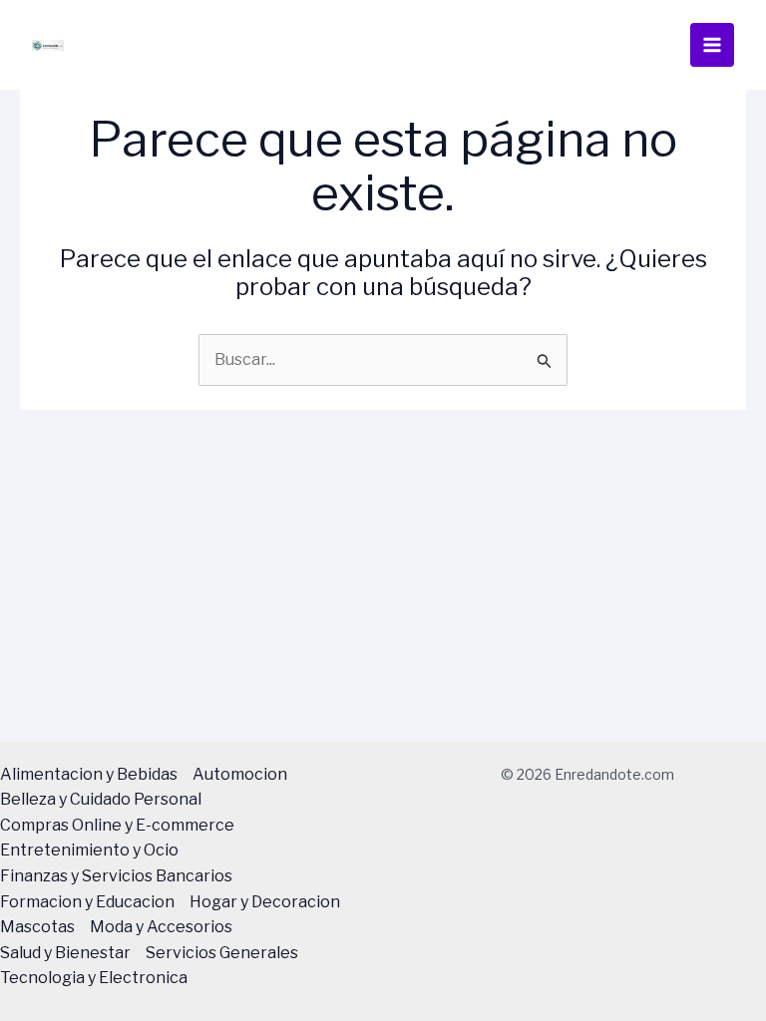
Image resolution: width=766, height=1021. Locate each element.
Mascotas (37, 926)
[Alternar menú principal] (712, 45)
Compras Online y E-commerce (117, 825)
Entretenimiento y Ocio (89, 850)
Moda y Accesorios (161, 926)
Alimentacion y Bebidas (89, 774)
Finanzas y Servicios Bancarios (116, 875)
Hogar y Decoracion (265, 901)
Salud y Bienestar (65, 952)
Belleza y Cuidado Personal (100, 799)
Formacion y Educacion (87, 901)
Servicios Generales (222, 952)
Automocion (239, 774)
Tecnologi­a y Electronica (94, 977)
